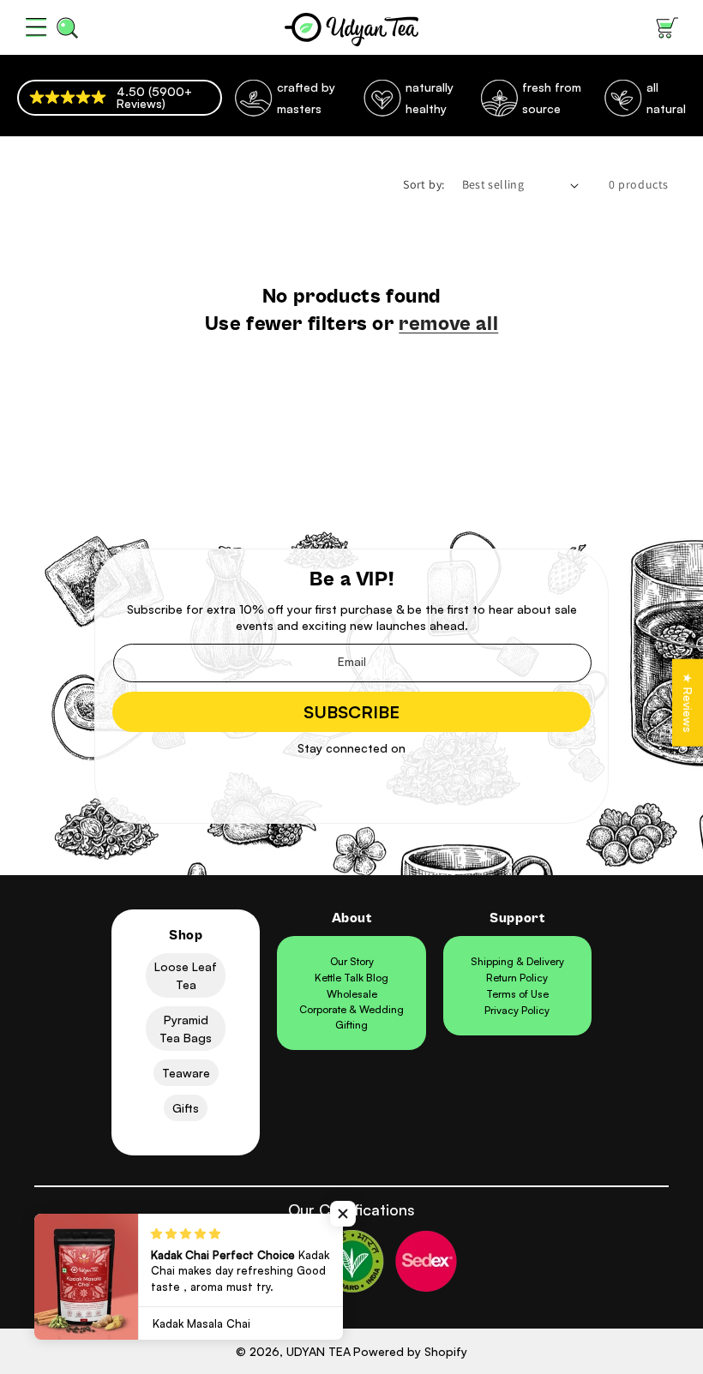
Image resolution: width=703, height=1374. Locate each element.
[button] (36, 27)
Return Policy (517, 977)
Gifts (185, 1108)
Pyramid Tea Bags (185, 1028)
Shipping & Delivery (517, 961)
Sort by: (423, 184)
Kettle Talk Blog (351, 977)
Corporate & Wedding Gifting (351, 1017)
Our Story (352, 961)
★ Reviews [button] (688, 702)
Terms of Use (517, 993)
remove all (448, 324)
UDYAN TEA (318, 1351)
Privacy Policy (517, 1010)
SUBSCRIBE (351, 712)
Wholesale (352, 993)
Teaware (186, 1072)
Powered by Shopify (410, 1351)
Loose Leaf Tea (185, 975)
